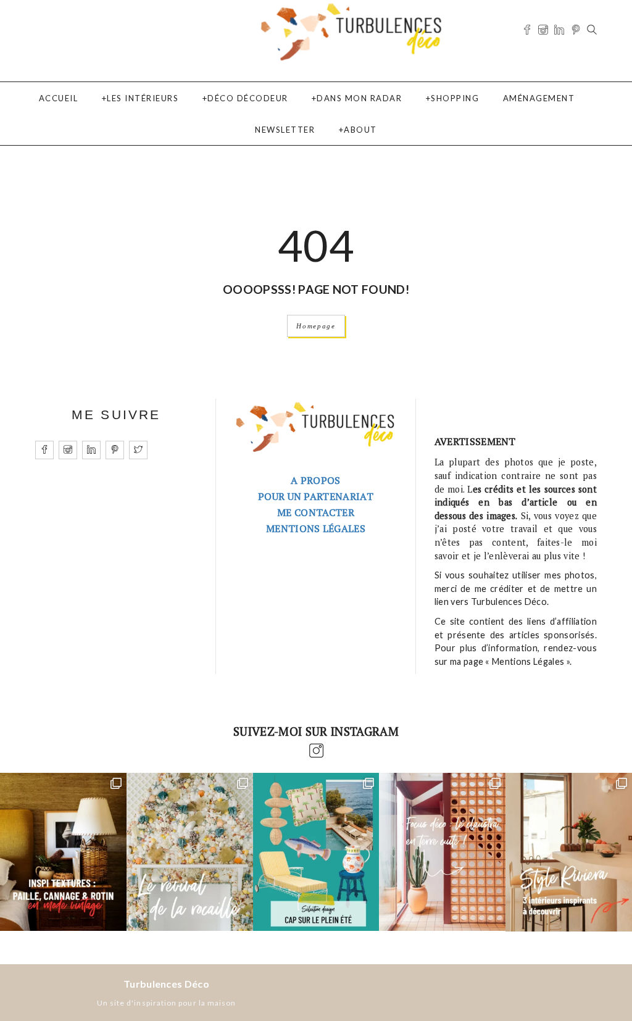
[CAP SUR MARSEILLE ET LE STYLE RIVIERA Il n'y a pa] (568, 852)
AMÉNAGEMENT (539, 98)
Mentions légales (315, 528)
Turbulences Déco (166, 984)
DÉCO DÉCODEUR (247, 98)
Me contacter (315, 512)
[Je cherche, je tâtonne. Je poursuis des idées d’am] (63, 852)
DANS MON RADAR (359, 98)
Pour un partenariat (315, 496)
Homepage (315, 326)
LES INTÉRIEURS (142, 98)
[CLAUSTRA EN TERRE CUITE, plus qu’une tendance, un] (442, 852)
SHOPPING (455, 98)
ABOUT (360, 130)
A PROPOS (316, 480)
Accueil (58, 98)
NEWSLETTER (285, 130)
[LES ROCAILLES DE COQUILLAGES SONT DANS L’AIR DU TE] (190, 852)
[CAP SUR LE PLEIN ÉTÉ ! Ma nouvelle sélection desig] (316, 852)
